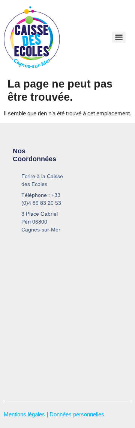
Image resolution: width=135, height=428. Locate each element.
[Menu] (119, 37)
